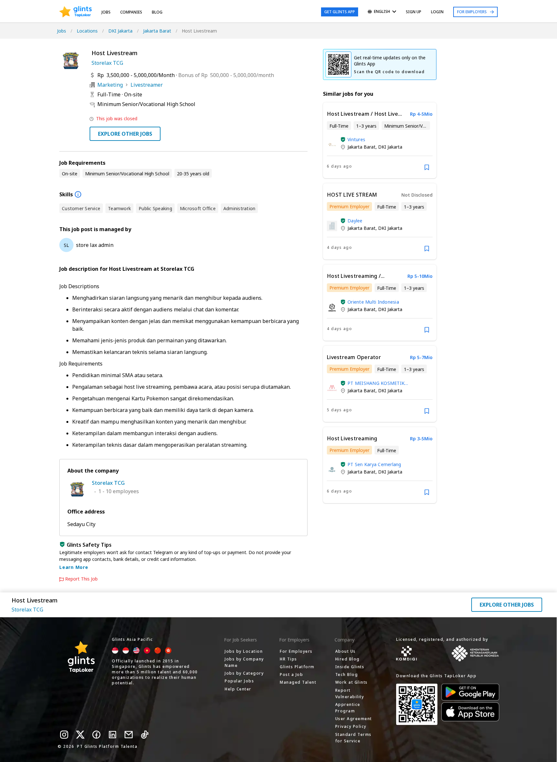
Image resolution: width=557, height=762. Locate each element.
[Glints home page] (75, 12)
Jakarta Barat (157, 31)
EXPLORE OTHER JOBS (125, 133)
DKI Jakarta (120, 31)
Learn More (73, 567)
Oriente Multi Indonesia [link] (373, 302)
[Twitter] (80, 734)
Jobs (106, 12)
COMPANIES (131, 12)
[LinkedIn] (112, 734)
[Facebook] (96, 734)
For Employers (472, 12)
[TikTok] (144, 734)
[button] (343, 139)
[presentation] (75, 12)
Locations (87, 31)
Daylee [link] (355, 221)
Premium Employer (349, 206)
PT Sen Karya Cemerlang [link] (374, 464)
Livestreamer (147, 84)
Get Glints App (339, 12)
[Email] (128, 734)
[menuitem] (382, 12)
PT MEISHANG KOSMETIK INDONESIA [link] (376, 383)
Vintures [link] (356, 139)
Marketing (110, 84)
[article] (379, 140)
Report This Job (81, 578)
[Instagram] (64, 734)
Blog (157, 12)
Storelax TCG (107, 62)
